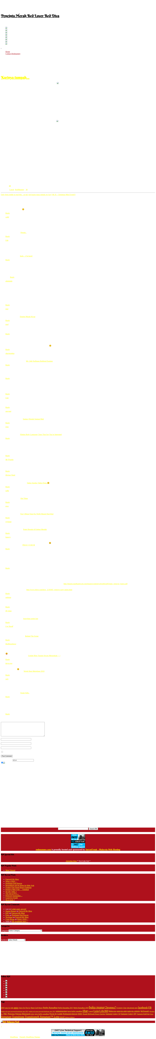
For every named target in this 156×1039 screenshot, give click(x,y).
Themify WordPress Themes (29, 1037)
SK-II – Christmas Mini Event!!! (63, 195)
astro (16, 1007)
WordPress (14, 1037)
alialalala (8, 281)
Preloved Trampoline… (13, 896)
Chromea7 (110, 1007)
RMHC (80, 1014)
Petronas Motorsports (23, 1014)
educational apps (132, 1008)
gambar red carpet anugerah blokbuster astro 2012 (42, 1011)
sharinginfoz (9, 353)
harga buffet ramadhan (74, 1011)
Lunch (11, 190)
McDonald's (145, 1011)
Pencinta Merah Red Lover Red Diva (30, 16)
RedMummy (19, 190)
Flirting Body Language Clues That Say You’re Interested (41, 434)
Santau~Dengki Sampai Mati (33, 419)
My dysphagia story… (20, 921)
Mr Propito (9, 460)
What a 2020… (11, 881)
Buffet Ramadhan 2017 (65, 1008)
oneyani (8, 411)
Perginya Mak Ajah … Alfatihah (17, 890)
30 (10, 186)
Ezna (7, 915)
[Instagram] (6, 37)
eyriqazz (8, 522)
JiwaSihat (8, 917)
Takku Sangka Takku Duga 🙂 (38, 483)
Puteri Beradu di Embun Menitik (35, 529)
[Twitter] (6, 28)
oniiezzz (8, 597)
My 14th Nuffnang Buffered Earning (39, 361)
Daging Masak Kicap (27, 317)
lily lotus (8, 611)
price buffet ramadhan (42, 1014)
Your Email (35, 743)
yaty (6, 679)
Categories (5, 930)
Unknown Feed (13, 1022)
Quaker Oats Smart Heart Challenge (18, 888)
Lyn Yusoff (9, 626)
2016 (3, 1008)
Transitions (18, 1016)
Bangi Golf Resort (37, 1008)
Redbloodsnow (10, 644)
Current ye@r (6, 760)
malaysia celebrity (133, 1011)
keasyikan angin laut (30, 619)
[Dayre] (6, 44)
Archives (4, 940)
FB (149, 1007)
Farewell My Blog (12, 879)
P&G (5, 1014)
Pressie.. (23, 233)
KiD (7, 913)
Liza (7, 398)
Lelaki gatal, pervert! (18, 909)
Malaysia (112, 1011)
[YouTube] (6, 35)
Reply (7, 213)
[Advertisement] (78, 6)
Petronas (11, 1014)
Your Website (36, 748)
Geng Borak (9, 919)
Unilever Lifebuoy (70, 1017)
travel (62, 1017)
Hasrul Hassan (10, 911)
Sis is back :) (10, 900)
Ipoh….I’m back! (26, 256)
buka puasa (96, 1007)
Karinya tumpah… (15, 77)
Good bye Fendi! (11, 898)
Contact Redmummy (12, 54)
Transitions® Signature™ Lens (42, 1016)
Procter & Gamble (56, 1014)
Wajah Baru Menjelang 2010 (34, 671)
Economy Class (121, 1008)
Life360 (103, 1010)
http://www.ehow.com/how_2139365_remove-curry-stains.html (49, 590)
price (32, 1014)
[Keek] (6, 39)
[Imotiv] (6, 42)
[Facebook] (6, 30)
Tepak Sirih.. (24, 693)
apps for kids (9, 1008)
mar (6, 309)
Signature (6, 1016)
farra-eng (8, 663)
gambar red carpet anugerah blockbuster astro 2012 (14, 1011)
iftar (85, 1011)
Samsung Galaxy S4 (113, 1014)
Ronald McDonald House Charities (94, 1014)
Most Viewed (10, 870)
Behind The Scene (31, 636)
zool (6, 324)
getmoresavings (61, 1011)
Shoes (151, 1014)
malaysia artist (122, 1011)
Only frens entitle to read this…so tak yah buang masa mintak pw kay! (26, 195)
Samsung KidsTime (143, 1014)
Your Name (35, 739)
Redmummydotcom (70, 1014)
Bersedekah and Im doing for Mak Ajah (19, 885)
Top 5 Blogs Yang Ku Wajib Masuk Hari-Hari (36, 514)
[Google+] (6, 32)
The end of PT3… (12, 894)
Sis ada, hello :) (11, 892)
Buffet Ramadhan (50, 1008)
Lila (6, 240)
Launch (90, 1011)
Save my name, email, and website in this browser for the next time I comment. (32, 752)
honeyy (8, 537)
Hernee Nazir (10, 475)
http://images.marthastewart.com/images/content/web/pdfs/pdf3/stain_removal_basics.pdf (95, 584)
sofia (7, 491)
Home (7, 52)
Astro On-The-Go (24, 1008)
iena (7, 427)
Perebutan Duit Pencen (13, 883)
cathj (7, 217)
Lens (96, 1010)
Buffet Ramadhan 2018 (81, 1008)
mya (7, 506)
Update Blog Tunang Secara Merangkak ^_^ (44, 656)
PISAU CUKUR (28, 545)
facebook (143, 1007)
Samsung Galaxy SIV (129, 1014)
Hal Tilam (24, 498)
